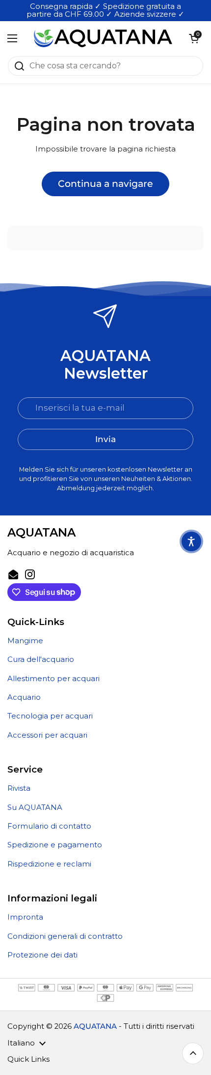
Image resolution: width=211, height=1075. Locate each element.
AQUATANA (95, 1026)
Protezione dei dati (42, 955)
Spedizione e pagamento (54, 844)
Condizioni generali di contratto (65, 936)
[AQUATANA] (103, 38)
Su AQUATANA (34, 807)
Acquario (24, 697)
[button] (194, 38)
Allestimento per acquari (53, 678)
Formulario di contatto (49, 826)
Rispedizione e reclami (49, 864)
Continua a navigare (105, 183)
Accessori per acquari (47, 735)
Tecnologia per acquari (50, 716)
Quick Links (28, 1059)
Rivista (18, 788)
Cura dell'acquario (40, 659)
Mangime (25, 640)
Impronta (25, 917)
